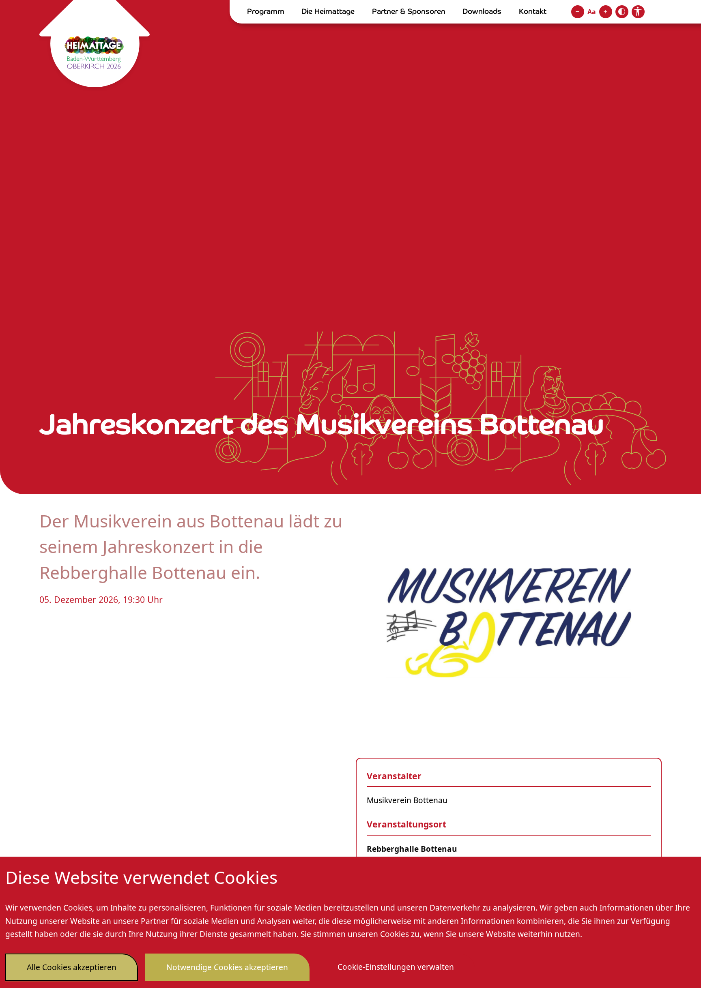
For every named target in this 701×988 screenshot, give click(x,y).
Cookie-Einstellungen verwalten (396, 967)
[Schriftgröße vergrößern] (605, 11)
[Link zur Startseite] (94, 45)
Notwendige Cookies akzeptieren (227, 967)
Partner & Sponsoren (408, 11)
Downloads (481, 11)
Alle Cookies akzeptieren (71, 967)
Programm (265, 11)
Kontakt (532, 11)
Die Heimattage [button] (328, 11)
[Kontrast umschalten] (621, 11)
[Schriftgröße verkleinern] (577, 11)
